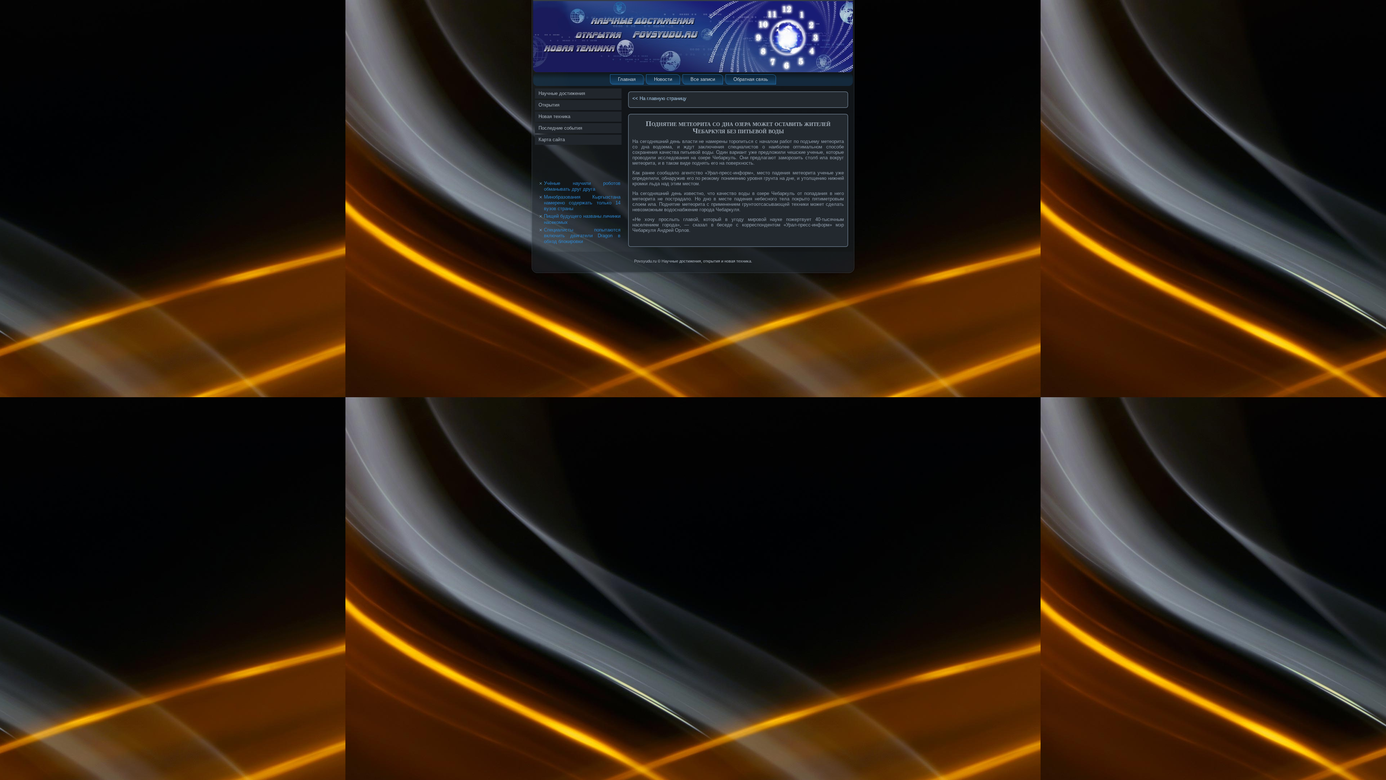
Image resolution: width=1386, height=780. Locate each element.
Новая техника (554, 116)
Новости (663, 79)
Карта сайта (552, 139)
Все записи (702, 79)
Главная (627, 79)
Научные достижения (562, 93)
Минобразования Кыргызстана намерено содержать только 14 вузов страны (582, 203)
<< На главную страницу (659, 98)
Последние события (560, 128)
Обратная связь (750, 79)
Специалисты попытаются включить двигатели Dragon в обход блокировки (582, 235)
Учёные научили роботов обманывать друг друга (582, 186)
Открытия (549, 105)
